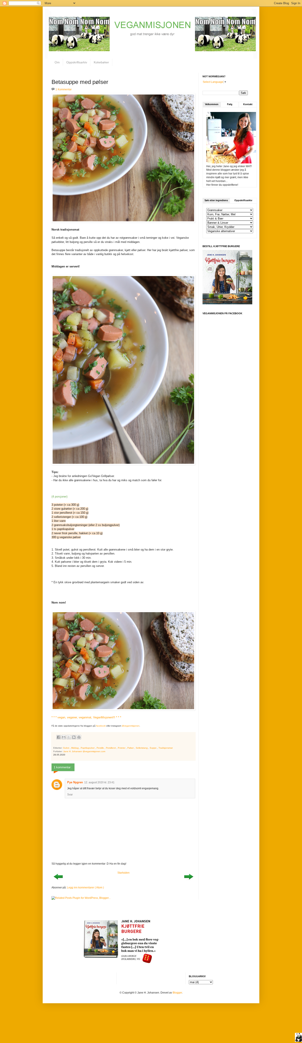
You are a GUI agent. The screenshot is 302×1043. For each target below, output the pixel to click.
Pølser (130, 748)
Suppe (153, 748)
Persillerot (111, 748)
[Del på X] (69, 737)
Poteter (122, 748)
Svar (70, 794)
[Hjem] (298, 1038)
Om (57, 62)
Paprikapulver (88, 748)
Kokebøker (101, 62)
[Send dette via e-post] (63, 737)
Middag (75, 748)
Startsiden (123, 872)
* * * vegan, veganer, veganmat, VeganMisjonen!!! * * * (86, 717)
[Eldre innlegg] (188, 881)
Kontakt (247, 104)
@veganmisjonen (131, 726)
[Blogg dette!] (74, 737)
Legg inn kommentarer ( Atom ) (85, 887)
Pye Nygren (75, 782)
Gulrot (66, 748)
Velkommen (211, 104)
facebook (101, 726)
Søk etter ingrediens (216, 200)
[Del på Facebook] (58, 737)
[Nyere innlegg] (58, 881)
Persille (101, 748)
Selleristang (142, 748)
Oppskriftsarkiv (76, 62)
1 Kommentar (63, 89)
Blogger (177, 992)
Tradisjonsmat (166, 748)
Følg (229, 104)
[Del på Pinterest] (79, 737)
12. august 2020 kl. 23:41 (99, 782)
